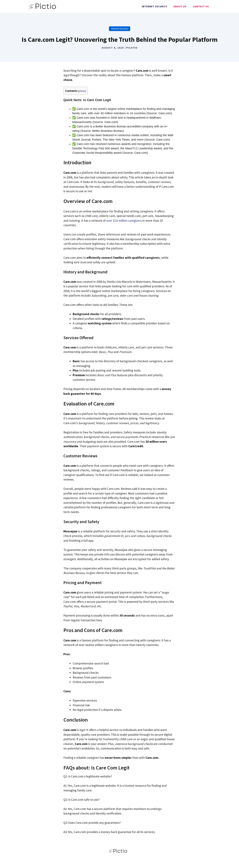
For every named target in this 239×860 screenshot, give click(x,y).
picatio (132, 47)
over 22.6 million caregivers (124, 220)
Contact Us (201, 6)
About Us (180, 6)
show (82, 90)
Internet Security (154, 6)
